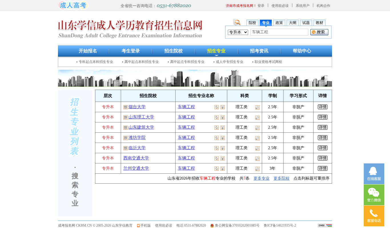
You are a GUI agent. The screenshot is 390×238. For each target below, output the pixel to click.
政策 (279, 22)
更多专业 (262, 178)
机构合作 (323, 6)
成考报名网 (66, 225)
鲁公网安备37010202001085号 (237, 225)
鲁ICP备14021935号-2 (280, 225)
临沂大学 (137, 147)
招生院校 (173, 50)
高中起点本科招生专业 (141, 62)
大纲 (292, 22)
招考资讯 (259, 50)
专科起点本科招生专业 (96, 62)
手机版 (145, 225)
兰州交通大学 (136, 168)
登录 (261, 6)
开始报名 (88, 50)
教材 (319, 22)
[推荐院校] (125, 106)
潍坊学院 (137, 137)
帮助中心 (302, 50)
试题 (306, 22)
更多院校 (282, 178)
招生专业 (216, 50)
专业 (266, 22)
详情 (323, 107)
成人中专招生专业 (229, 62)
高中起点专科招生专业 (187, 62)
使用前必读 (280, 6)
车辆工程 (186, 106)
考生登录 (131, 50)
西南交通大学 (136, 158)
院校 (252, 22)
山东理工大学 (141, 117)
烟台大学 (137, 106)
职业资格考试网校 (268, 62)
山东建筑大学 (141, 127)
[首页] (73, 5)
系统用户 (302, 6)
